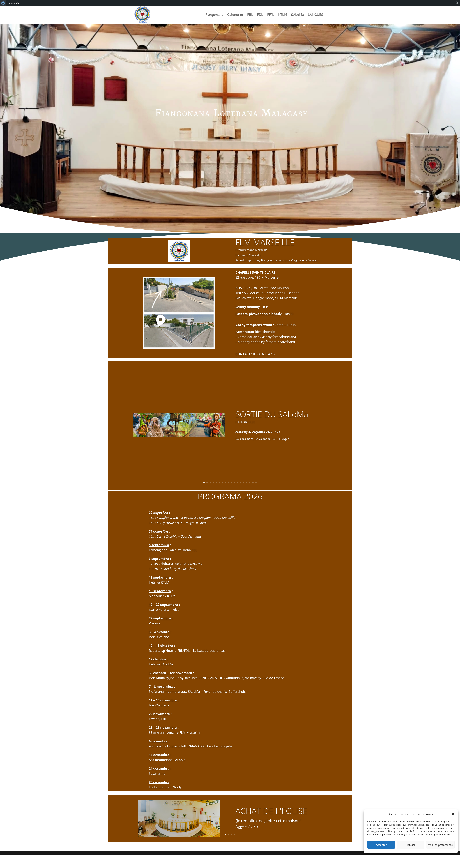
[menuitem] (3, 3)
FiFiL (270, 15)
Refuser (410, 845)
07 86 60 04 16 (264, 354)
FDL (260, 15)
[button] (453, 814)
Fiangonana (214, 15)
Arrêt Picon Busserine (283, 293)
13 (240, 482)
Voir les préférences (440, 845)
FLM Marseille (287, 298)
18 (256, 482)
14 (243, 482)
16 (249, 482)
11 (234, 482)
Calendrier (235, 15)
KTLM (282, 15)
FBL (250, 15)
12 (237, 482)
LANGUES (315, 15)
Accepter (381, 845)
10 (231, 482)
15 (246, 482)
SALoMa (297, 15)
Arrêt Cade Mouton (274, 288)
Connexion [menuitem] (14, 2)
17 (253, 482)
